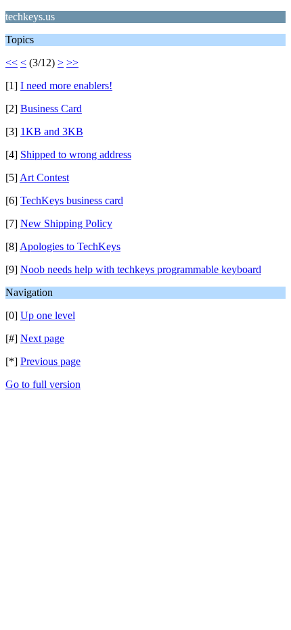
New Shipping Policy (66, 223)
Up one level (47, 315)
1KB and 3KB (51, 131)
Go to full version (43, 384)
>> (72, 62)
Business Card (51, 108)
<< (11, 62)
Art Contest (44, 177)
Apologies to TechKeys (70, 246)
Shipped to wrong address (75, 154)
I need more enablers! (66, 85)
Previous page (50, 361)
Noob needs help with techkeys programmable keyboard (140, 269)
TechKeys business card (71, 200)
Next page (42, 338)
